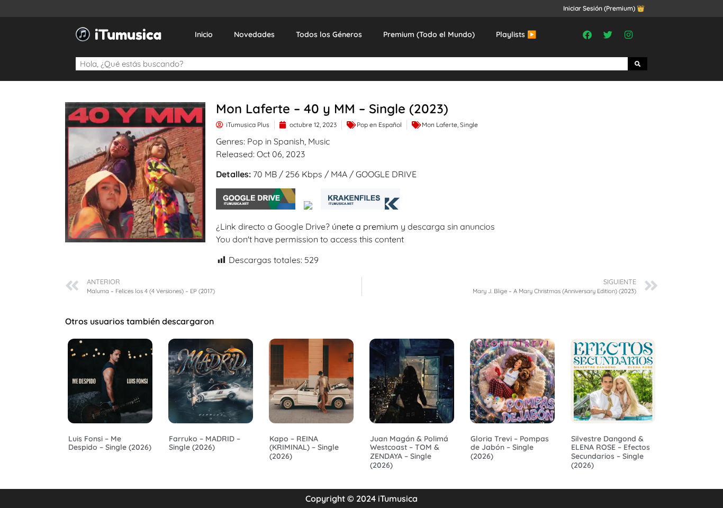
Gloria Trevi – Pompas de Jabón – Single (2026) (510, 447)
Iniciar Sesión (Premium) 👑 (604, 8)
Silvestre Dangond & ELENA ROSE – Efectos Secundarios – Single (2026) (610, 452)
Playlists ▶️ (516, 34)
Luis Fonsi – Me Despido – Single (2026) (109, 443)
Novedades (254, 34)
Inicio (204, 34)
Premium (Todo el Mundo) (429, 34)
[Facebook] (588, 34)
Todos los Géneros (329, 34)
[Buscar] (638, 63)
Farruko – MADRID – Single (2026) (204, 443)
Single (469, 125)
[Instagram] (629, 34)
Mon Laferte (439, 125)
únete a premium (365, 226)
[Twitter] (608, 34)
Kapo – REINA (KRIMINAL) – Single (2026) (304, 447)
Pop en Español (379, 125)
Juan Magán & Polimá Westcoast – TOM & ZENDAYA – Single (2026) (409, 452)
